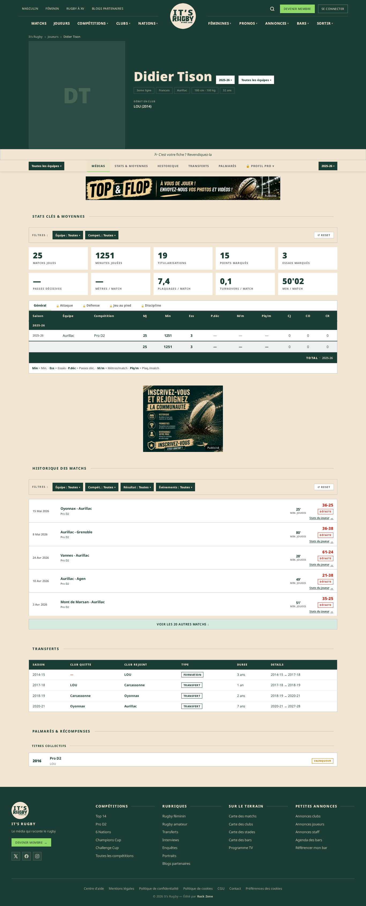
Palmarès (227, 166)
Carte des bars (240, 839)
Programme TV (241, 847)
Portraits (169, 855)
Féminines (219, 23)
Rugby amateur (174, 824)
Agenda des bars (309, 839)
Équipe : (67, 235)
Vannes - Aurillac (75, 555)
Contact (235, 888)
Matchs (39, 23)
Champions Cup (108, 839)
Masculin (30, 8)
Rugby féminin (174, 816)
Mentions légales (121, 888)
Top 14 (101, 816)
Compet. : (101, 235)
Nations (148, 23)
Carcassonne (134, 685)
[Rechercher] (272, 8)
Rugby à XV (75, 8)
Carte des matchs (242, 816)
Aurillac (130, 706)
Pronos (248, 23)
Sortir (325, 23)
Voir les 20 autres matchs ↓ (183, 624)
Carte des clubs (241, 824)
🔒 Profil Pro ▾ (260, 166)
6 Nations (103, 831)
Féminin (52, 8)
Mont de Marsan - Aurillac (83, 601)
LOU (127, 674)
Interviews (170, 839)
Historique (168, 166)
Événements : (175, 487)
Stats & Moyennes (131, 166)
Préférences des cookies (264, 888)
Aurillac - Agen (73, 578)
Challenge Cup (107, 847)
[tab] (40, 306)
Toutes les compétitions (114, 855)
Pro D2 (65, 514)
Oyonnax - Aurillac (76, 508)
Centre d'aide (94, 888)
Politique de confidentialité (158, 888)
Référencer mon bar (311, 847)
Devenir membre (297, 9)
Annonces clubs (308, 816)
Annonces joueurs (310, 824)
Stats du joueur (321, 518)
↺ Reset (324, 235)
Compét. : (101, 487)
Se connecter (333, 9)
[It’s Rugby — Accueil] (20, 810)
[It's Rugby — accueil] (183, 16)
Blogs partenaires (108, 8)
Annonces (277, 23)
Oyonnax (131, 695)
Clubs (123, 23)
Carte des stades (242, 831)
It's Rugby (36, 37)
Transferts (198, 166)
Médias (98, 166)
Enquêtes (169, 847)
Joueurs (62, 23)
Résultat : (137, 487)
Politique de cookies (198, 888)
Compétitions (92, 23)
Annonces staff (307, 831)
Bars (303, 23)
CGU (221, 888)
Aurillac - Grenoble (76, 532)
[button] (183, 510)
